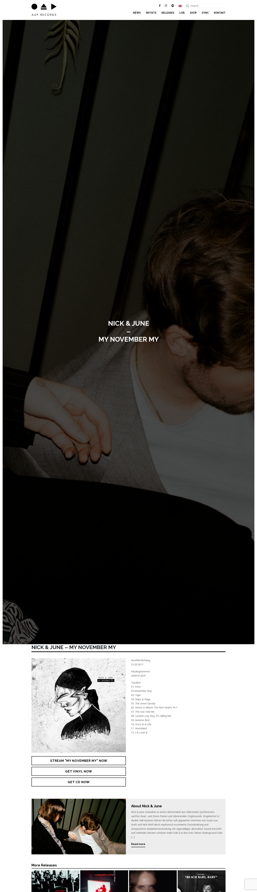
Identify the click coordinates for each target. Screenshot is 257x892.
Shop (193, 12)
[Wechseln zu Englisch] (180, 6)
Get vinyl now (78, 771)
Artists (151, 12)
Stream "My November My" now (78, 760)
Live (182, 12)
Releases (168, 12)
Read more (138, 844)
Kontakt (220, 12)
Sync (205, 12)
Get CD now (79, 782)
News (137, 12)
